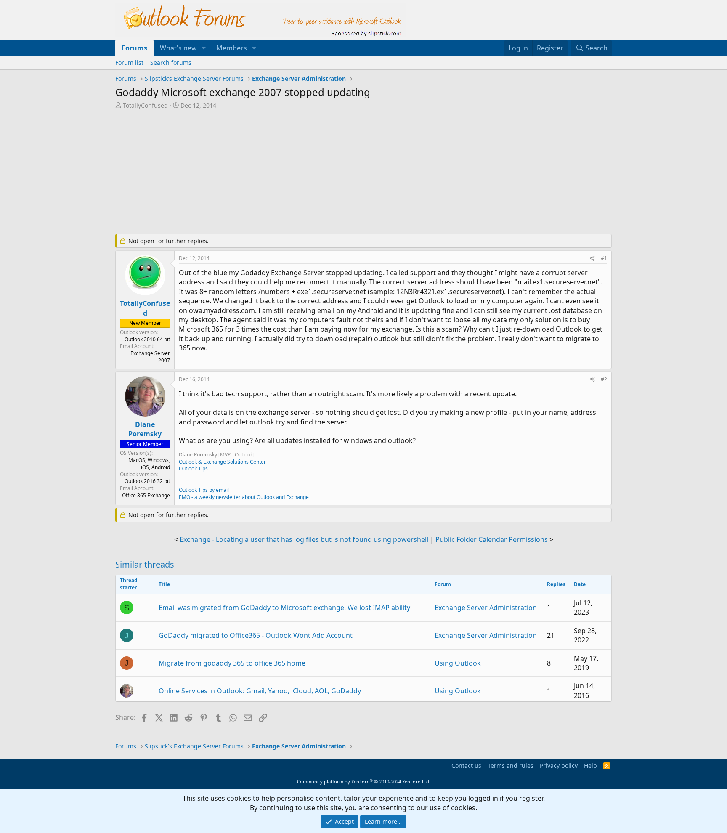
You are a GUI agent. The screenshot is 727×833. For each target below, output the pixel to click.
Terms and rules (510, 765)
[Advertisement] (319, 172)
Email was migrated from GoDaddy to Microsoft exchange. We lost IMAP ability (284, 607)
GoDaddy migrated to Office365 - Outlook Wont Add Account (256, 635)
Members (231, 48)
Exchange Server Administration (486, 607)
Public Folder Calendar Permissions (491, 539)
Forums (134, 48)
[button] (204, 48)
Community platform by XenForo (363, 781)
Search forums (170, 62)
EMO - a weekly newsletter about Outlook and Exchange (244, 497)
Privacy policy (559, 765)
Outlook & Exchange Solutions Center (222, 461)
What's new (178, 48)
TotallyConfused (145, 105)
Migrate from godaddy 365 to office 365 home (232, 663)
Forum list (129, 62)
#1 (604, 258)
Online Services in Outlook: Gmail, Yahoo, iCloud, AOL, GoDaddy (260, 690)
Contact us (466, 765)
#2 (604, 379)
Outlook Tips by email (204, 489)
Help (590, 765)
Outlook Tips (193, 468)
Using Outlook (458, 663)
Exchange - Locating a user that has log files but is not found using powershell (304, 539)
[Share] (592, 258)
